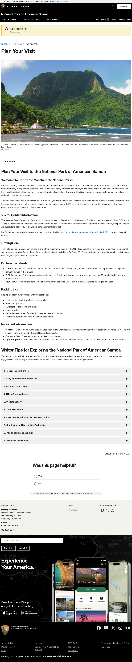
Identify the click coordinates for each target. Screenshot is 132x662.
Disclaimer (73, 650)
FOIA (3, 650)
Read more (15, 32)
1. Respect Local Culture (16, 371)
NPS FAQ (72, 643)
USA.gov (105, 647)
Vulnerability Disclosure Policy (115, 643)
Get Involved (52, 19)
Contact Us (7, 530)
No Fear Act (73, 647)
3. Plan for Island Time (15, 386)
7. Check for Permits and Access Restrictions (27, 417)
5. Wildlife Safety (13, 402)
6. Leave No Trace (13, 409)
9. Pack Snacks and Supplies (18, 433)
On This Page (15, 162)
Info (97, 19)
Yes (40, 476)
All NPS (23, 548)
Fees (129, 19)
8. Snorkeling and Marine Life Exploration (25, 425)
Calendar (121, 19)
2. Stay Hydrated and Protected (20, 378)
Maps (114, 19)
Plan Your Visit (10, 19)
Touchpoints (87, 493)
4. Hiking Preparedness (16, 394)
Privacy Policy (8, 647)
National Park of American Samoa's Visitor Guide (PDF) (82, 232)
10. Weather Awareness (16, 440)
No (39, 483)
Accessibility (7, 643)
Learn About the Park (31, 19)
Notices (38, 643)
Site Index (73, 510)
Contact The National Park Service (47, 648)
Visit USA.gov (64, 656)
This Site (8, 548)
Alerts (104, 19)
